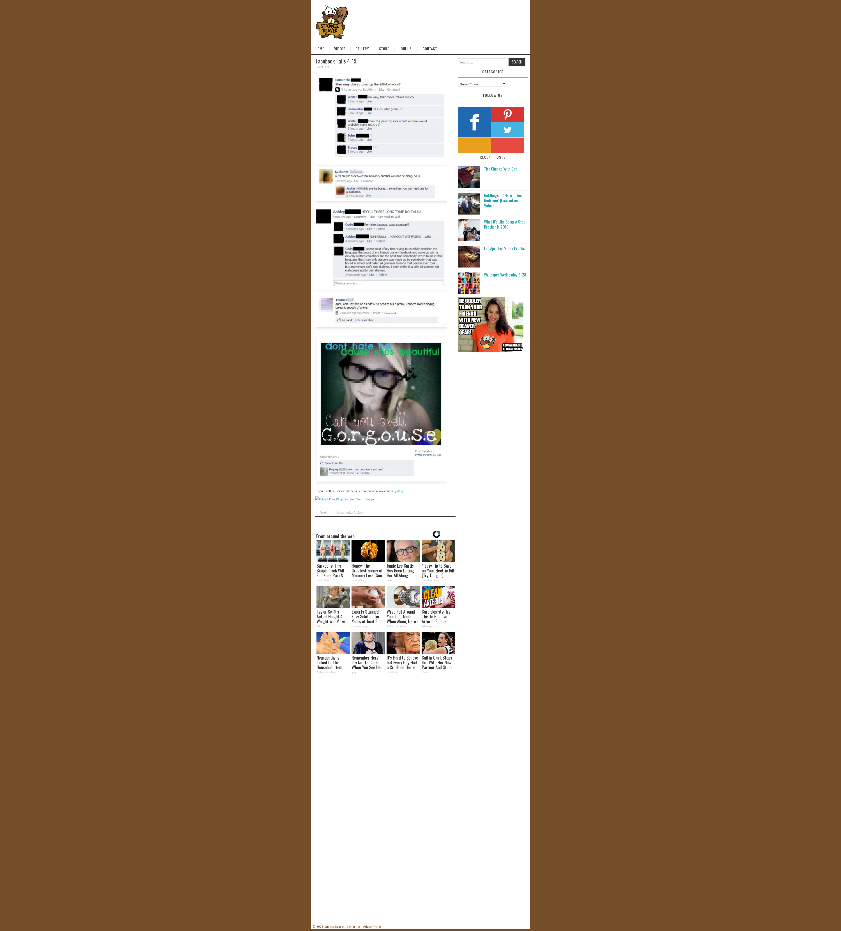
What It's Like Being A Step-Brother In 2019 (505, 224)
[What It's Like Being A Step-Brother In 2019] (469, 230)
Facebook (323, 512)
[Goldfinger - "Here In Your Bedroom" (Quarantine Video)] (469, 204)
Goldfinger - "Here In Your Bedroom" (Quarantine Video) (503, 200)
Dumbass (340, 512)
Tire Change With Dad (500, 168)
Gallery (362, 48)
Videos (339, 48)
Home (319, 48)
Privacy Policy (372, 926)
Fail (355, 512)
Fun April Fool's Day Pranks (504, 248)
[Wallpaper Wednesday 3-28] (469, 283)
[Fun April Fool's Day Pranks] (469, 257)
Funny (360, 512)
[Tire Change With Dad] (469, 177)
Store (384, 48)
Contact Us (354, 926)
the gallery (397, 491)
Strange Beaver (334, 926)
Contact (430, 48)
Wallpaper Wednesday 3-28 (505, 274)
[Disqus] (385, 737)
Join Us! (406, 48)
